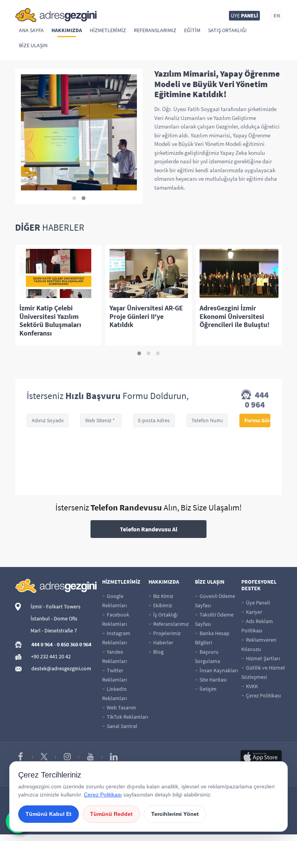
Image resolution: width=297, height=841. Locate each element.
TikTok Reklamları (127, 716)
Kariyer (253, 611)
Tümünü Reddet (111, 814)
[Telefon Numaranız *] (207, 420)
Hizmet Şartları (262, 658)
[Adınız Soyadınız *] (47, 420)
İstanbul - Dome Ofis (54, 618)
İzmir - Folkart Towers (55, 606)
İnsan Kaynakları (218, 670)
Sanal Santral (121, 726)
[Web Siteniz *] (101, 420)
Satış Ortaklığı (227, 30)
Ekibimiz (162, 605)
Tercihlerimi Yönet (175, 814)
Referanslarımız (155, 30)
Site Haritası (212, 679)
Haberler (162, 642)
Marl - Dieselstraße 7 (54, 630)
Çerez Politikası (263, 695)
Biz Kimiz (162, 596)
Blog (158, 651)
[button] (74, 198)
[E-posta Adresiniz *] (154, 420)
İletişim (207, 688)
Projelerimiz (166, 633)
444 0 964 (257, 400)
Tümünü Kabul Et (49, 814)
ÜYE (244, 15)
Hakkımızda (66, 30)
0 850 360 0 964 (74, 644)
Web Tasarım (121, 707)
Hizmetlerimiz (108, 30)
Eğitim (192, 30)
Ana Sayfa (31, 30)
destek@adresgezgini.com (61, 668)
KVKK (251, 686)
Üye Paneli (257, 602)
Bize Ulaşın (33, 45)
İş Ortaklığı (165, 614)
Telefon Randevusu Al (149, 529)
